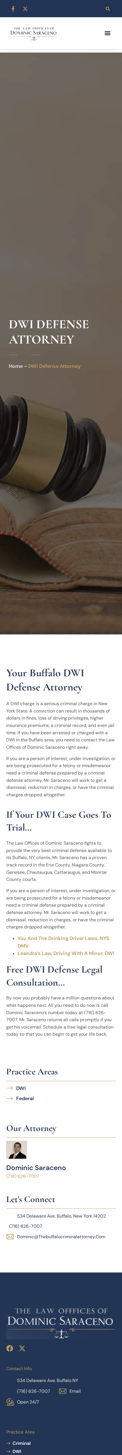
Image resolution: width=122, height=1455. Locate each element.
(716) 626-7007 (33, 1391)
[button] (107, 8)
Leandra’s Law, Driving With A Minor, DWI (66, 953)
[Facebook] (9, 1348)
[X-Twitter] (22, 1348)
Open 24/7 (28, 1402)
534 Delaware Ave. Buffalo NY (47, 1380)
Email (75, 1391)
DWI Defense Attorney (54, 366)
